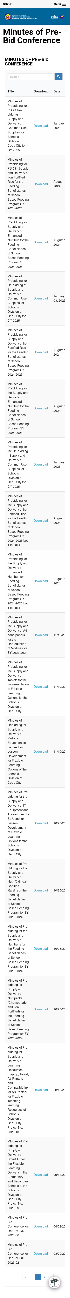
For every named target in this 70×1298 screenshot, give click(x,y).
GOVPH (7, 4)
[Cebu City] (35, 16)
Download (41, 125)
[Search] (58, 76)
